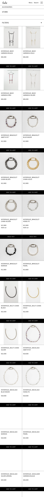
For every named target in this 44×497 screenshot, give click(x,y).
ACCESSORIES (7, 7)
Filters (5, 23)
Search (36, 2)
